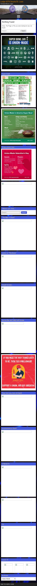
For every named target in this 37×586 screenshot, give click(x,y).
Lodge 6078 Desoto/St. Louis (11, 1)
